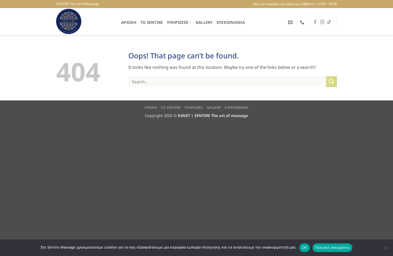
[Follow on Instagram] (322, 22)
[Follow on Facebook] (315, 22)
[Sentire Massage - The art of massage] (84, 21)
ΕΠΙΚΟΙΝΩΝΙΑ (231, 22)
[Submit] (331, 81)
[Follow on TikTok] (329, 22)
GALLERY (204, 22)
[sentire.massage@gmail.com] (291, 22)
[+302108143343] (303, 22)
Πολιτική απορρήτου (332, 247)
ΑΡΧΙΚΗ (129, 22)
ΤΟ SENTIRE (151, 22)
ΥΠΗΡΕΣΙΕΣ (177, 22)
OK (304, 247)
